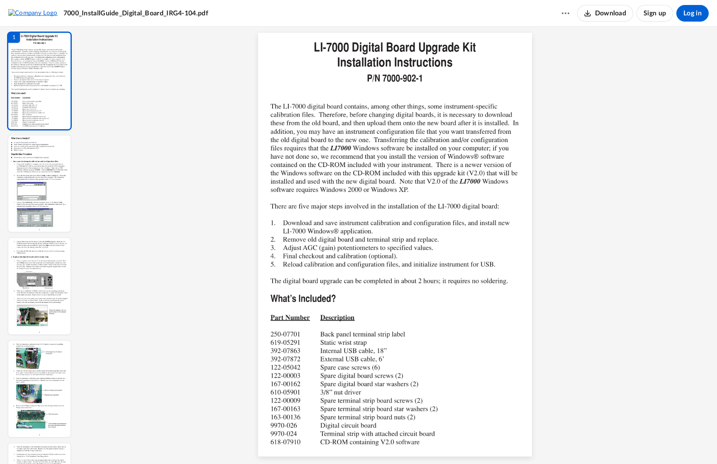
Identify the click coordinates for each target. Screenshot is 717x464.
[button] (39, 81)
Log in (692, 13)
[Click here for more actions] (565, 13)
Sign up (655, 13)
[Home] (33, 13)
